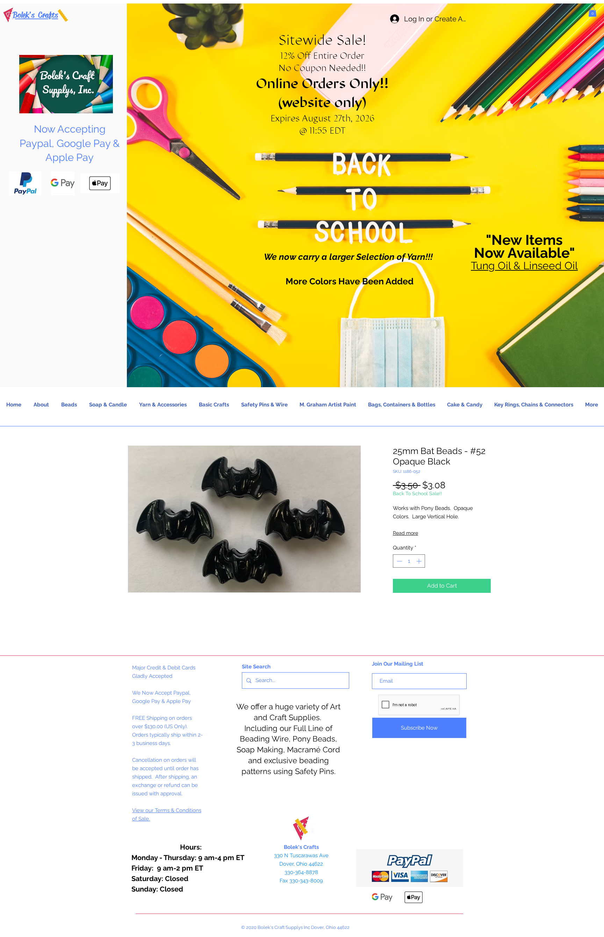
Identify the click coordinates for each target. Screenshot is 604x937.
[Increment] (419, 561)
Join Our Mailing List (397, 664)
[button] (592, 12)
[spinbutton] (409, 561)
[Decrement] (398, 561)
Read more (405, 533)
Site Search (256, 666)
